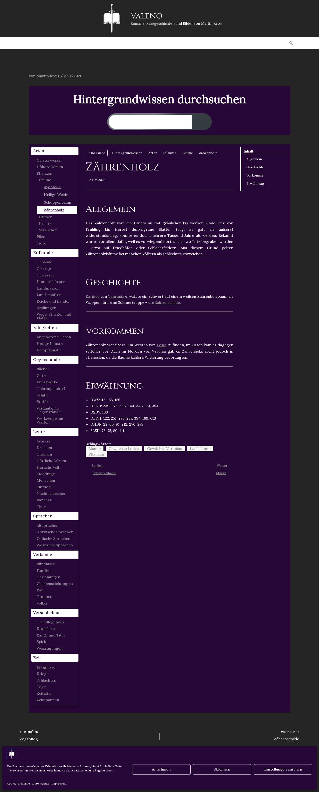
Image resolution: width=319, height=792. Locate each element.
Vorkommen (255, 175)
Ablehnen (222, 769)
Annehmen (161, 769)
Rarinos (92, 296)
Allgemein (254, 159)
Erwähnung (255, 183)
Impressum (59, 783)
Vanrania (116, 296)
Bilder (115, 43)
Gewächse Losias (124, 448)
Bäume (95, 448)
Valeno (146, 16)
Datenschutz (40, 783)
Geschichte (255, 167)
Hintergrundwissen (184, 43)
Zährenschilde (167, 302)
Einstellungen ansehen (282, 769)
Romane (47, 43)
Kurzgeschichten (81, 43)
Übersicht (97, 153)
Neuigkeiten (142, 43)
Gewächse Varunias (164, 448)
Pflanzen (96, 454)
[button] (291, 43)
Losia (161, 345)
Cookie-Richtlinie (18, 783)
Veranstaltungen (232, 43)
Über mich (270, 43)
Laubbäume (200, 448)
